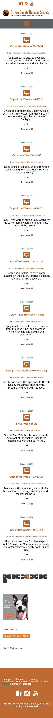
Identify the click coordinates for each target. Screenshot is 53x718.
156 (23, 576)
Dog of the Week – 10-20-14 (26, 208)
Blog (6, 684)
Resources (22, 681)
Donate (27, 684)
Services (9, 681)
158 (32, 576)
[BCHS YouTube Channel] (32, 4)
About (44, 681)
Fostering (31, 679)
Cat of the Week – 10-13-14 (26, 530)
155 (18, 576)
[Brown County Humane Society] (26, 13)
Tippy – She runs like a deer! (26, 314)
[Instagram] (26, 4)
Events (34, 681)
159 (36, 576)
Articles (21, 537)
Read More (25, 73)
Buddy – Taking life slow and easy (26, 370)
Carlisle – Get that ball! (26, 155)
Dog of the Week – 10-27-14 (26, 99)
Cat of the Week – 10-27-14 (26, 46)
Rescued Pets (41, 53)
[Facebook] (21, 4)
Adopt (7, 679)
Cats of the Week (30, 53)
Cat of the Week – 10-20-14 (26, 261)
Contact (16, 684)
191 (45, 576)
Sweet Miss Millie (26, 423)
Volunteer (18, 679)
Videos (40, 162)
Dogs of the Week (30, 106)
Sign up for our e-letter (16, 636)
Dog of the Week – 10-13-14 (26, 476)
